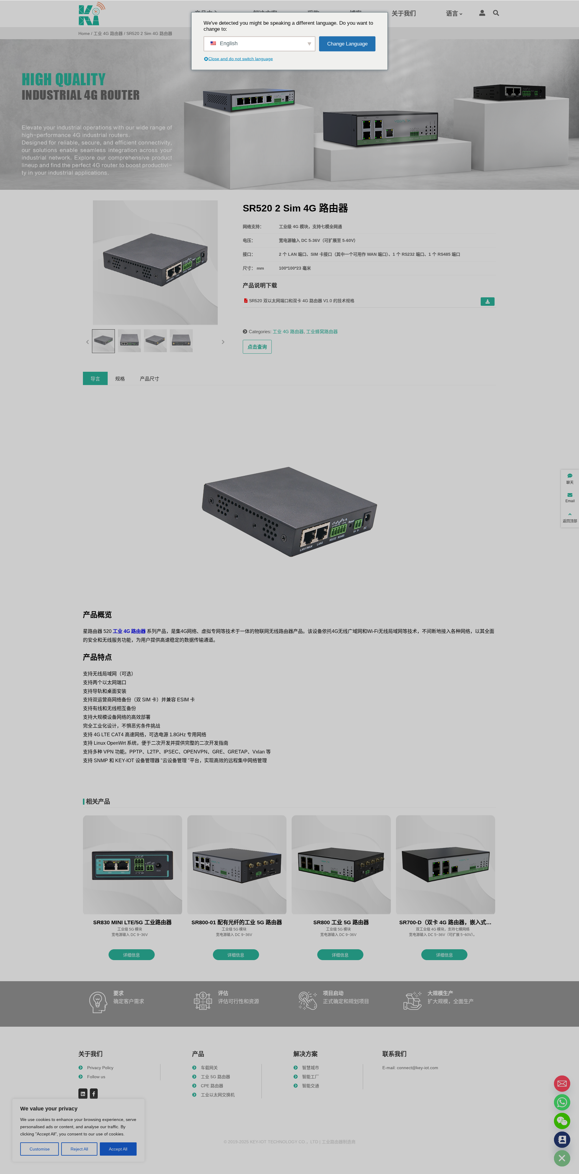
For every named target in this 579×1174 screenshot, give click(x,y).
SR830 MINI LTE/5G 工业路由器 (132, 922)
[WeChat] (562, 1121)
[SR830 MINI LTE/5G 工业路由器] (132, 865)
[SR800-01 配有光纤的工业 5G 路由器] (236, 865)
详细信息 (131, 955)
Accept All (118, 1149)
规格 (120, 378)
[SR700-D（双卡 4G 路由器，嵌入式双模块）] (445, 865)
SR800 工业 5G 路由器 (341, 922)
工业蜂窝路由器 (322, 331)
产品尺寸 (149, 378)
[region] (78, 1130)
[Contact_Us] (562, 1140)
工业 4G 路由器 (108, 33)
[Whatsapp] (562, 1102)
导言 (95, 378)
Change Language (347, 43)
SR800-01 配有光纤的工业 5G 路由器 (236, 922)
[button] (87, 341)
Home (84, 33)
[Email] (562, 1083)
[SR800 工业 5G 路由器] (341, 865)
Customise (40, 1149)
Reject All (79, 1149)
